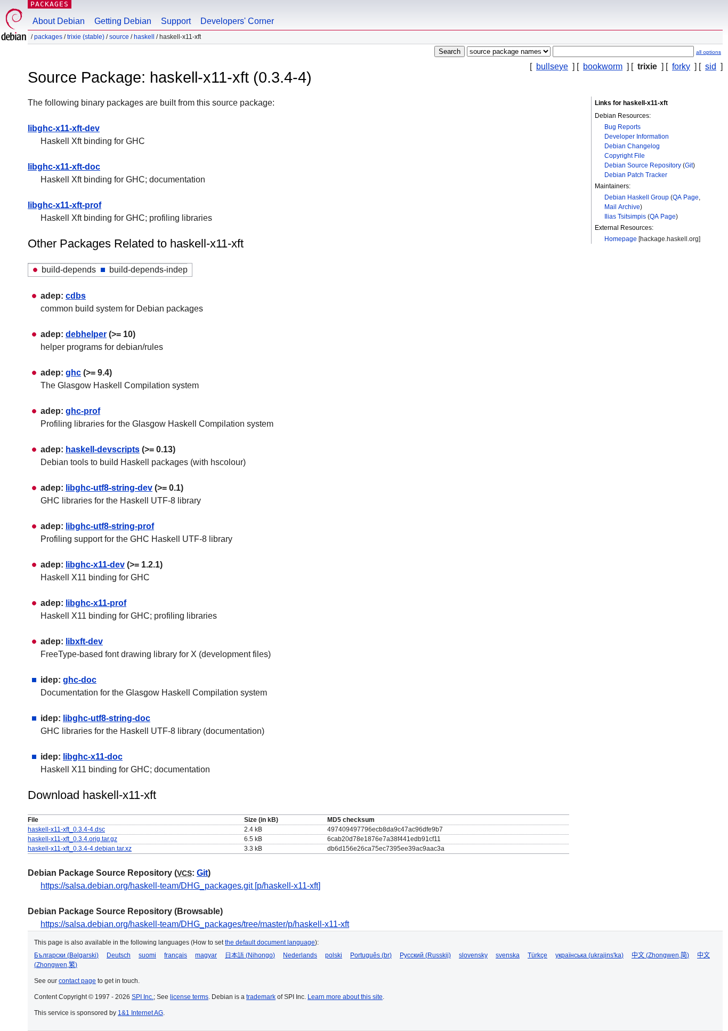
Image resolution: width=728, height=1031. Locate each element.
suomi (147, 955)
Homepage (620, 239)
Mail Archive (622, 207)
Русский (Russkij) (425, 955)
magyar (206, 955)
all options (708, 52)
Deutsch (119, 955)
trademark (261, 997)
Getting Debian (122, 21)
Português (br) (371, 955)
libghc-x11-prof (96, 603)
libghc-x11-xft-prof (64, 205)
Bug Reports (622, 127)
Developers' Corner (237, 21)
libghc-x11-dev (95, 564)
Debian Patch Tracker (635, 175)
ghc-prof (83, 410)
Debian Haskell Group (636, 197)
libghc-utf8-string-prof (110, 526)
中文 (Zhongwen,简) (660, 955)
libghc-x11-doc (93, 756)
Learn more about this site (345, 997)
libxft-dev (84, 641)
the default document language (270, 942)
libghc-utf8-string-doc (106, 718)
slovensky (473, 955)
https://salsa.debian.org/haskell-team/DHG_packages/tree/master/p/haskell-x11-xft (195, 924)
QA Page (686, 197)
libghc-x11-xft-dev (64, 128)
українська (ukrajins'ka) (589, 955)
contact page (77, 981)
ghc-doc (79, 679)
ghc (73, 372)
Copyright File (624, 155)
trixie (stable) (85, 37)
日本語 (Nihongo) (250, 955)
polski (333, 955)
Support (176, 21)
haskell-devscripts (103, 449)
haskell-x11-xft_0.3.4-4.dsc (66, 829)
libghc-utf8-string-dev (109, 487)
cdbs (76, 295)
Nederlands (300, 955)
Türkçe (537, 955)
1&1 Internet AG (140, 1013)
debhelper (86, 334)
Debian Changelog (632, 146)
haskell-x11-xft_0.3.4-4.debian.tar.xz (80, 848)
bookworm (602, 66)
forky (681, 66)
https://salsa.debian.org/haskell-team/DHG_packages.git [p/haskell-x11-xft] (180, 885)
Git (689, 165)
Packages (49, 4)
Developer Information (636, 136)
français (175, 955)
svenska (508, 955)
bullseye (552, 66)
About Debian (59, 21)
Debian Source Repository (642, 165)
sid (710, 66)
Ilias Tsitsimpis (625, 216)
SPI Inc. (142, 997)
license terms (189, 997)
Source (119, 37)
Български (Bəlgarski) (66, 955)
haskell (144, 37)
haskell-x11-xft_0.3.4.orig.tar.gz (72, 839)
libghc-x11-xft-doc (64, 166)
